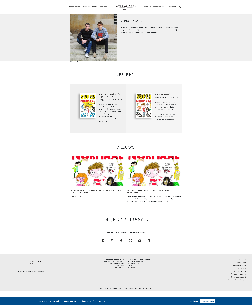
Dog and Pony (148, 288)
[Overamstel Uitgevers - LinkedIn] (103, 240)
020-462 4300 (120, 267)
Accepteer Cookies (207, 301)
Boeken (86, 7)
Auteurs (94, 7)
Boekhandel (240, 263)
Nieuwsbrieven (239, 266)
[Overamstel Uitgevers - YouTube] (140, 240)
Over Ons (148, 7)
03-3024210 (131, 267)
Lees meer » (76, 196)
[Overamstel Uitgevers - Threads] (149, 240)
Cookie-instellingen (237, 280)
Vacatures (242, 268)
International (159, 7)
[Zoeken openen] (180, 7)
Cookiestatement (238, 277)
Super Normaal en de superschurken (109, 95)
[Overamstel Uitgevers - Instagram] (112, 240)
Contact (172, 7)
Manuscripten (240, 271)
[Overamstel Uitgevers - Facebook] (121, 240)
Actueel (103, 7)
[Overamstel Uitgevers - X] (130, 240)
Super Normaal (162, 94)
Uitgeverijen (74, 7)
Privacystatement (238, 274)
